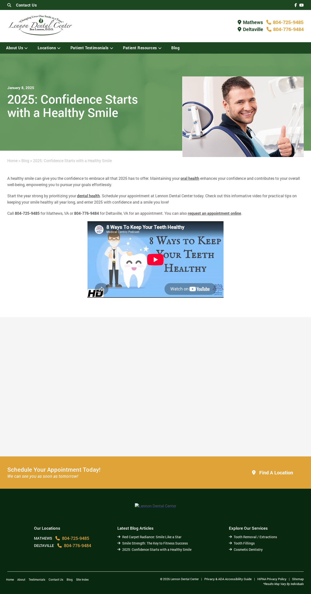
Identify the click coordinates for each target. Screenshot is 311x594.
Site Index (82, 579)
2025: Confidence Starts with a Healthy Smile (156, 549)
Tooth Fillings (244, 543)
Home (12, 160)
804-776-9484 (288, 29)
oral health (190, 178)
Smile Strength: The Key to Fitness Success (155, 543)
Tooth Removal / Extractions (255, 537)
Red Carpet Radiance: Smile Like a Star (151, 537)
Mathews (253, 22)
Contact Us (26, 5)
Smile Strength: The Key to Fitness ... (144, 436)
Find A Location (275, 472)
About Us (14, 47)
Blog (175, 47)
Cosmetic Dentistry (248, 549)
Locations (47, 47)
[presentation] (295, 5)
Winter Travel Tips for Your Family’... (252, 439)
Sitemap (298, 579)
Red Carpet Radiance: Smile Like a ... (50, 439)
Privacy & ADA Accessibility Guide (228, 579)
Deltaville (253, 29)
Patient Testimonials (89, 47)
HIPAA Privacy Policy (271, 579)
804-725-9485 (288, 22)
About (21, 579)
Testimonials (37, 579)
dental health (88, 195)
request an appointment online (214, 213)
